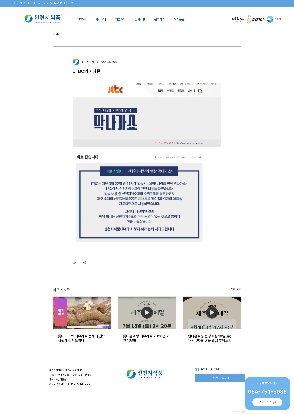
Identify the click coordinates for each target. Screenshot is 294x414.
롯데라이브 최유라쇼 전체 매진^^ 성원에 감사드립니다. (81, 338)
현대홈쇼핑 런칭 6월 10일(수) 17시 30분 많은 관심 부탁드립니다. (211, 338)
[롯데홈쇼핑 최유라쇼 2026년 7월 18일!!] (147, 313)
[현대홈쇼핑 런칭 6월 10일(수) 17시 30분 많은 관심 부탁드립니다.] (212, 313)
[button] (102, 19)
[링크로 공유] (75, 262)
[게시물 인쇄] (85, 262)
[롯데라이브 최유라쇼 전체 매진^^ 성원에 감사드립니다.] (82, 313)
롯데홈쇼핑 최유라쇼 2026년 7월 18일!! (146, 338)
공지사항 (58, 34)
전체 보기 (236, 289)
